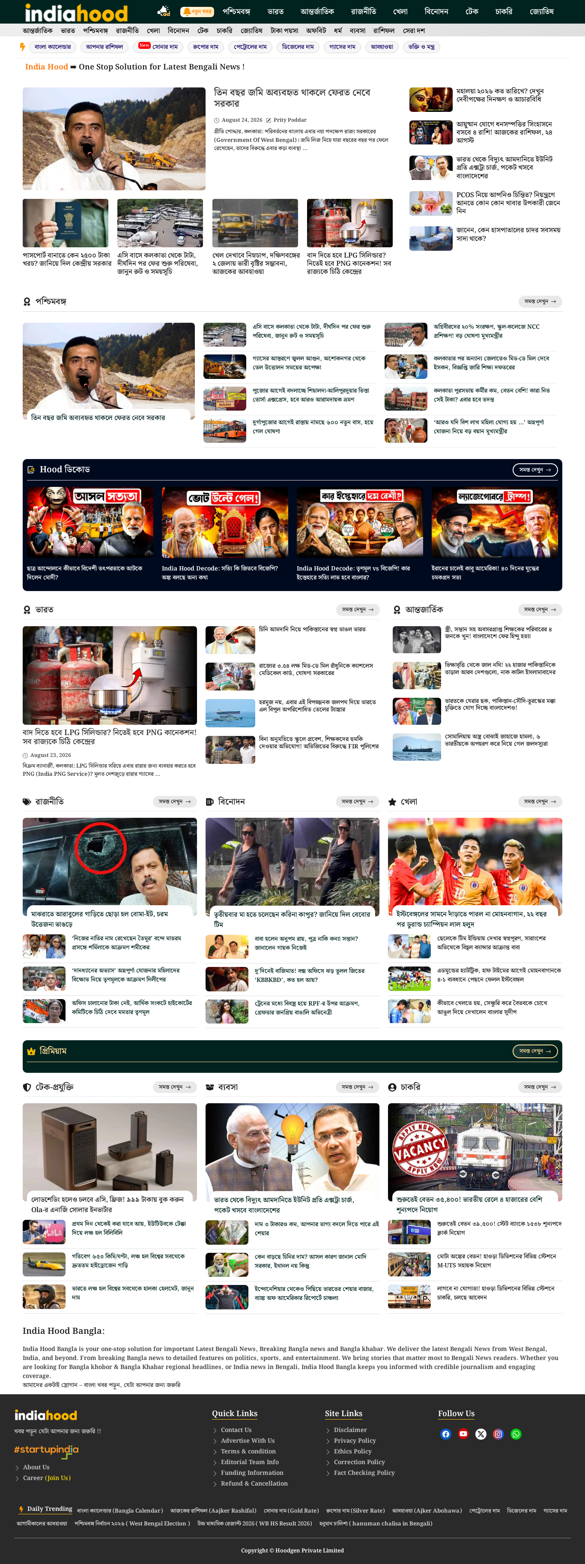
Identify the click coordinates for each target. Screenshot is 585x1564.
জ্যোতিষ (542, 12)
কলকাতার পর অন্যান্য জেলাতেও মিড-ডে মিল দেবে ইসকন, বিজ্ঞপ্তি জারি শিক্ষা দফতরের (491, 363)
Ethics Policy (353, 1451)
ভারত (276, 12)
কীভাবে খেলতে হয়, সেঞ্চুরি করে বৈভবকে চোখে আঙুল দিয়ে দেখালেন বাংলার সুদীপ (492, 1008)
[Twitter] (481, 1434)
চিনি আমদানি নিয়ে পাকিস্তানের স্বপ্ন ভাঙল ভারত (312, 629)
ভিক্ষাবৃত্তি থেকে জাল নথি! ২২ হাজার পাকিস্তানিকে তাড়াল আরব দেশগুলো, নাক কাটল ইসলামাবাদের (500, 668)
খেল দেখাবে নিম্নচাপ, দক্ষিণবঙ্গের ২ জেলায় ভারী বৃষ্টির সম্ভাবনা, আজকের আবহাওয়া (256, 263)
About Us (36, 1467)
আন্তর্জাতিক (317, 12)
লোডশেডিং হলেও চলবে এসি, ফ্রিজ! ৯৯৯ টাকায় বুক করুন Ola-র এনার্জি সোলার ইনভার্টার (107, 1205)
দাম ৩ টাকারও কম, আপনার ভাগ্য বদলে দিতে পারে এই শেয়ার (317, 1229)
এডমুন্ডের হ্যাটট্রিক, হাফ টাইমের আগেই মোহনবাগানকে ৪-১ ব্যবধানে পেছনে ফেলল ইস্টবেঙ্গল (499, 975)
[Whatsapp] (516, 1434)
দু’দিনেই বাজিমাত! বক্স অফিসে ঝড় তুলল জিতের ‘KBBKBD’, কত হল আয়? (309, 976)
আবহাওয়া (382, 47)
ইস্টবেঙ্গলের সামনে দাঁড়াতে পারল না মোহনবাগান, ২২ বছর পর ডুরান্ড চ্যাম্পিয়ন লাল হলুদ (472, 919)
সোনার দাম (159, 47)
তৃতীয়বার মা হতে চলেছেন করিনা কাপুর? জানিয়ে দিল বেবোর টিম (292, 920)
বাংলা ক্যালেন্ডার (53, 47)
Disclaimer (350, 1430)
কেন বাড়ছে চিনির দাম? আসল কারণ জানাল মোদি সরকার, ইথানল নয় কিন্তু (311, 1261)
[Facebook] (445, 1434)
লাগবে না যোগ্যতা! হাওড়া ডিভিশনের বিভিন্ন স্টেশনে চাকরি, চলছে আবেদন (496, 1293)
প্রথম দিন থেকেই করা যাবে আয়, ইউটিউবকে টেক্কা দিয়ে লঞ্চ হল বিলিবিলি (129, 1228)
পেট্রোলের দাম (250, 47)
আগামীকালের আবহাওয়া (42, 1524)
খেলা (400, 12)
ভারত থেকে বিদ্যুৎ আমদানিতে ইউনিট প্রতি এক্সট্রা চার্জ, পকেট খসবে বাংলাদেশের (504, 167)
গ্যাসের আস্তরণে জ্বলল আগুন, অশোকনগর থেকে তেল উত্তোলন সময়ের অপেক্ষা (309, 363)
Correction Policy (359, 1462)
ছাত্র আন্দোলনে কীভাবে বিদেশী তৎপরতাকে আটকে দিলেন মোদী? (84, 573)
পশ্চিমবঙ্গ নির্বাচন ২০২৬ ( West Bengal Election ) (132, 1524)
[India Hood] (76, 12)
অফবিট (316, 31)
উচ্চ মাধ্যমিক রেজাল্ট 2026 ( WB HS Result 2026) (254, 1524)
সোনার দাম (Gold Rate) (291, 1511)
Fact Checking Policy (364, 1473)
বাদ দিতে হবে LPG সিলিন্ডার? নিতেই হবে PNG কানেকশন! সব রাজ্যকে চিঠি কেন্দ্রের (349, 263)
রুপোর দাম (205, 47)
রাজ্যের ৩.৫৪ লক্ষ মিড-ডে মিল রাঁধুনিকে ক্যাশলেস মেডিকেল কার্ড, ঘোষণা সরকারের (316, 669)
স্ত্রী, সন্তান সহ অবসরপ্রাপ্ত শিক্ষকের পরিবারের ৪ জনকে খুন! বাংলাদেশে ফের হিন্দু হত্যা (498, 633)
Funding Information (252, 1473)
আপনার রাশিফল (104, 47)
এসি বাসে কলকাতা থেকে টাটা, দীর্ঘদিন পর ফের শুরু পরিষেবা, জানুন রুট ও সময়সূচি (157, 263)
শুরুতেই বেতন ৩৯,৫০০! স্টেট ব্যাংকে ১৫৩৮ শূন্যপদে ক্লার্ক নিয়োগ (499, 1228)
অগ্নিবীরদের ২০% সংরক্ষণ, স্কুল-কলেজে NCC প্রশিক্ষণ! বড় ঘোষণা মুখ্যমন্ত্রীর (487, 331)
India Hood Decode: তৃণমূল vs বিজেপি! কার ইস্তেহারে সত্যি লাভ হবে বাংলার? (353, 573)
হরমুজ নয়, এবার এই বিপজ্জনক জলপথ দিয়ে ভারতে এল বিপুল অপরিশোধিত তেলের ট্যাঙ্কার (317, 706)
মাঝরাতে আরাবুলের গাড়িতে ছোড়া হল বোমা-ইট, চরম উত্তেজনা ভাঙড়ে (99, 919)
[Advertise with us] (164, 12)
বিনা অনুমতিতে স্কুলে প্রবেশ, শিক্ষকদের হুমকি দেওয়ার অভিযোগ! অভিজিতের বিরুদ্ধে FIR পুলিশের (319, 743)
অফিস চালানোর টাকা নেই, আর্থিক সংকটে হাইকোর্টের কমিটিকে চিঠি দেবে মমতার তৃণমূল (132, 1008)
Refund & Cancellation (254, 1484)
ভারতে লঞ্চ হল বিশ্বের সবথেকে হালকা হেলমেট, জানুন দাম (133, 1293)
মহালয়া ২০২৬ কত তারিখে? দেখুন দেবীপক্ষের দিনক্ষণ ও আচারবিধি (500, 95)
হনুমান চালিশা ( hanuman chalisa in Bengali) (376, 1524)
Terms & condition (248, 1451)
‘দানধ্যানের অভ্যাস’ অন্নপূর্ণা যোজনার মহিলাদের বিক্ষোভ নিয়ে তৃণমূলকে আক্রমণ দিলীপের (125, 975)
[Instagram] (498, 1434)
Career (47, 1478)
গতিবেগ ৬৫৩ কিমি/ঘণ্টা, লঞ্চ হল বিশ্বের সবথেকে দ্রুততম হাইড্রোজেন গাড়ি (128, 1261)
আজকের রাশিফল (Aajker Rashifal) (213, 1511)
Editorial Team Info (250, 1462)
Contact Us (236, 1430)
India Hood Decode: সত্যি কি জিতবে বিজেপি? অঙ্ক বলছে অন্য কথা (220, 573)
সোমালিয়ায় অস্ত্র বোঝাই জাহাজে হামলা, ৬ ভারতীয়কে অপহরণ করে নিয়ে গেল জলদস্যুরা (496, 740)
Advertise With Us (248, 1441)
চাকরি (504, 12)
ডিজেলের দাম (298, 47)
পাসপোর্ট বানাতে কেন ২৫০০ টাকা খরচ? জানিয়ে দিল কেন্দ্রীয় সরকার (67, 259)
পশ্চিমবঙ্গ (237, 12)
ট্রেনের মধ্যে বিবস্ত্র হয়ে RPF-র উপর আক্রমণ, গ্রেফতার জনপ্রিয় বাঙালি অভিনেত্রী (307, 1008)
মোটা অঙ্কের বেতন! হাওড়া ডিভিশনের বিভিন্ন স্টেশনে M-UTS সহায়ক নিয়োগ (496, 1261)
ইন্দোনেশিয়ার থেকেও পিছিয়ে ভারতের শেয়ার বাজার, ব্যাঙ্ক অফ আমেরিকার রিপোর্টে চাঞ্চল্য (314, 1294)
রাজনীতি (363, 12)
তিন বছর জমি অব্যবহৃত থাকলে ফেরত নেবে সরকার (292, 98)
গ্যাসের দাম (342, 47)
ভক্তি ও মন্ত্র (422, 47)
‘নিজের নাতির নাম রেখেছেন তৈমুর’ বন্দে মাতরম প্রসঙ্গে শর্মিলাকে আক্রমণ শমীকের (126, 943)
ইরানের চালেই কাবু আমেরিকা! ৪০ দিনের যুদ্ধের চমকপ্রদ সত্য (485, 573)
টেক (472, 12)
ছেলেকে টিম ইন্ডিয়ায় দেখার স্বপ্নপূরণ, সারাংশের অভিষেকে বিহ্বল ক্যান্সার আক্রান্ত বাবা (491, 943)
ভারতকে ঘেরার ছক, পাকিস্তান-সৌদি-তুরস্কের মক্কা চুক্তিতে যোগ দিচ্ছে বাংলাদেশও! (500, 704)
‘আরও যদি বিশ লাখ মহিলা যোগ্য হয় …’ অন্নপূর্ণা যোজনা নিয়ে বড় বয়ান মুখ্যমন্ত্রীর (489, 427)
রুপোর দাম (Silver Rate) (355, 1511)
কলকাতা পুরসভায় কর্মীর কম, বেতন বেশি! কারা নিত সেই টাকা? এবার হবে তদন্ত (492, 395)
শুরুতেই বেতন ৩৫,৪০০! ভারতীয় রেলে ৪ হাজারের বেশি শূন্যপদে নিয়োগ (469, 1205)
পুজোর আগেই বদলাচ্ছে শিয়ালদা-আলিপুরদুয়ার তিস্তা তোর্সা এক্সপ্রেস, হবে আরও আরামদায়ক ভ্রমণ (311, 395)
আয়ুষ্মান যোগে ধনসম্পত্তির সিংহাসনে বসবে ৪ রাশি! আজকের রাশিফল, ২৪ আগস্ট (504, 132)
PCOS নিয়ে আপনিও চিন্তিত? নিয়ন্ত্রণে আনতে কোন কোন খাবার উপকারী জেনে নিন (508, 203)
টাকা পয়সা (284, 31)
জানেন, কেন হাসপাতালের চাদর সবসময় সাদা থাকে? (509, 234)
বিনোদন (436, 12)
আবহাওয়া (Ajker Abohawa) (427, 1511)
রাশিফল (384, 31)
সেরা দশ (414, 31)
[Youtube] (463, 1433)
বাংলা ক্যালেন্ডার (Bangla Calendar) (120, 1511)
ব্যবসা (357, 31)
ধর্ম (338, 31)
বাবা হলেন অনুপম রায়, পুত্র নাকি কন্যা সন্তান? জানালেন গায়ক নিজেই (306, 943)
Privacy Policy (355, 1441)
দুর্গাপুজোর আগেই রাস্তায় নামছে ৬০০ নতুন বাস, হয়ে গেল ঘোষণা (313, 427)
